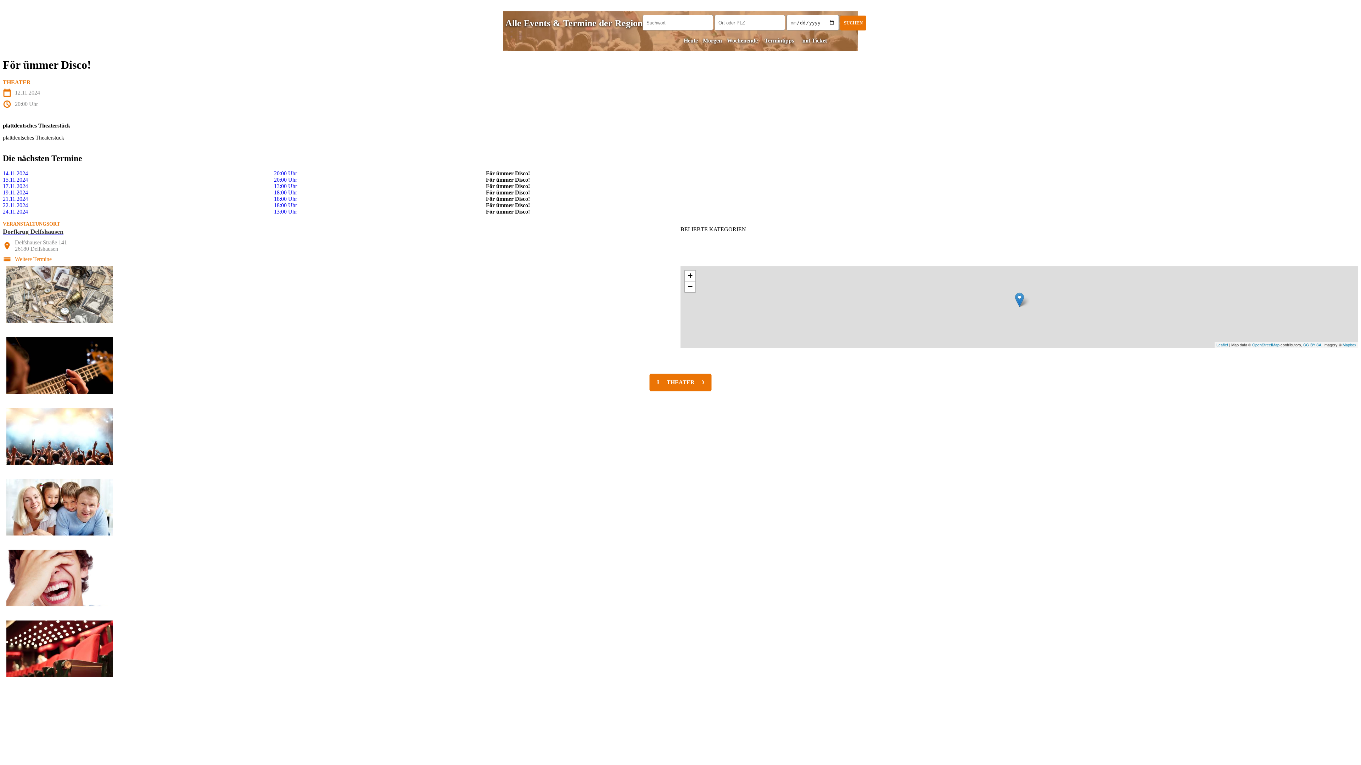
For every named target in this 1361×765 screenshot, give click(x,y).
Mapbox (1349, 344)
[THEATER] (680, 648)
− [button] (690, 286)
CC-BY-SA (1312, 344)
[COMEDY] (680, 578)
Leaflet (1222, 344)
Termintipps (779, 41)
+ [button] (690, 275)
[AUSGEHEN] (680, 436)
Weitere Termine (33, 259)
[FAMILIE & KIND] (680, 507)
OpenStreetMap (1265, 344)
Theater (17, 82)
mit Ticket (814, 41)
